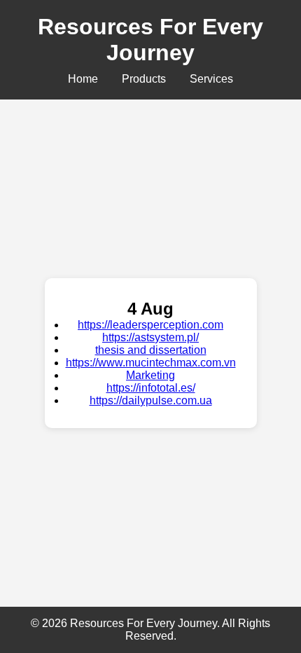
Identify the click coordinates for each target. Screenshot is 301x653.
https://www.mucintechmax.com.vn (151, 363)
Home (83, 79)
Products (144, 79)
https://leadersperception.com (150, 325)
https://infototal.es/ (150, 388)
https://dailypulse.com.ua (151, 400)
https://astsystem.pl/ (150, 337)
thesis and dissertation (150, 350)
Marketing (150, 375)
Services (211, 79)
